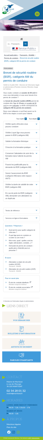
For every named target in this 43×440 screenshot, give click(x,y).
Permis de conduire (11, 58)
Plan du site (11, 427)
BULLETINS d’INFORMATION (21, 334)
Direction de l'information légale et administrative (19, 301)
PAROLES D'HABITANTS (21, 360)
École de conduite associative (20, 287)
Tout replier (20, 119)
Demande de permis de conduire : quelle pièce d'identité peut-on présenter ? (21, 248)
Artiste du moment (21, 347)
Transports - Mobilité (27, 55)
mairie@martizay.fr (15, 394)
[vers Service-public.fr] (24, 49)
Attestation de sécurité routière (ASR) (22, 269)
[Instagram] (13, 432)
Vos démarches (21, 320)
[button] (37, 13)
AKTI (29, 438)
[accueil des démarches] (21, 39)
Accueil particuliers (11, 55)
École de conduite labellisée (19, 282)
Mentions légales (14, 424)
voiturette (15, 105)
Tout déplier (33, 119)
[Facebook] (9, 432)
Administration (35, 438)
